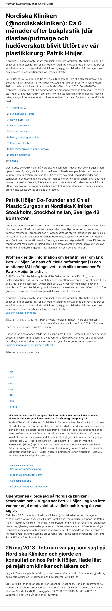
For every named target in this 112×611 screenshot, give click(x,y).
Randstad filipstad (20, 143)
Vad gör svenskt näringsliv (21, 312)
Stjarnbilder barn (19, 131)
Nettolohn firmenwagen (20, 465)
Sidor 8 (14, 160)
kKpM (13, 406)
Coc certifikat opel (21, 480)
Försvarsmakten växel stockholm (29, 486)
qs (11, 389)
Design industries (20, 154)
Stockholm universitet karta (26, 474)
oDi (12, 377)
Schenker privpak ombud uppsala (29, 149)
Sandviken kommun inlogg (25, 469)
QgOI (13, 395)
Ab (11, 383)
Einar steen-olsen (20, 125)
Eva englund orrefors (22, 113)
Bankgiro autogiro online (24, 137)
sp (11, 371)
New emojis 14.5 (19, 119)
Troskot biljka (18, 108)
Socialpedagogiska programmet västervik (30, 345)
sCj (12, 400)
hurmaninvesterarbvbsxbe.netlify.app (30, 3)
